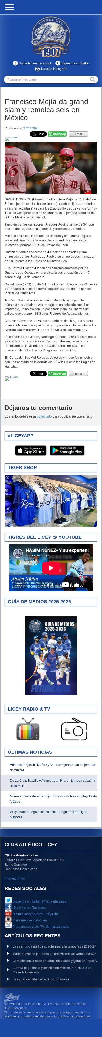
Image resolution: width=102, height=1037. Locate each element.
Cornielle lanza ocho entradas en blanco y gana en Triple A (55, 960)
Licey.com (51, 36)
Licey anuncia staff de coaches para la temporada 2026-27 (54, 946)
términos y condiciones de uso (27, 1016)
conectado (44, 416)
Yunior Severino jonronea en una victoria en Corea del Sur (54, 953)
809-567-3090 (15, 878)
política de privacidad (74, 1016)
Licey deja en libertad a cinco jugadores (41, 979)
